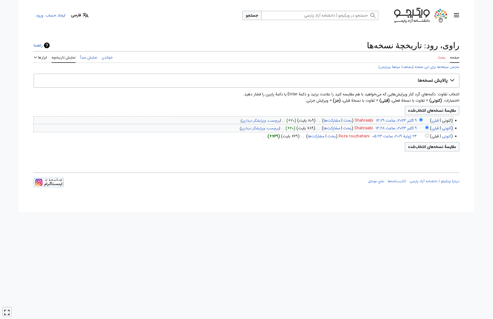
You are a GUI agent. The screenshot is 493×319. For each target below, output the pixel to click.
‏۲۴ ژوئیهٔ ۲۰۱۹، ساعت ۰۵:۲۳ (394, 136)
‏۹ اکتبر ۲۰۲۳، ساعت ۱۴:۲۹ (396, 120)
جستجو (252, 15)
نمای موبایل (376, 181)
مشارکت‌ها (332, 120)
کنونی (446, 128)
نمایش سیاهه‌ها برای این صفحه (437, 67)
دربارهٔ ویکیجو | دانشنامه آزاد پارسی (434, 181)
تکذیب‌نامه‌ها (397, 181)
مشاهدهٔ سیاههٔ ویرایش (396, 67)
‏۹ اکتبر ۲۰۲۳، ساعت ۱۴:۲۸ (396, 128)
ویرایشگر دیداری (254, 121)
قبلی (435, 120)
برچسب (273, 121)
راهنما (38, 45)
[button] (456, 15)
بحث (348, 120)
